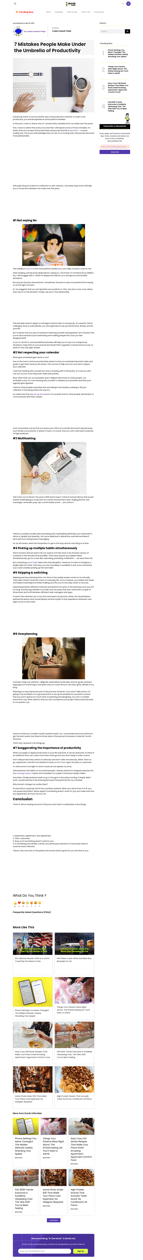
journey (74, 130)
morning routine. (23, 773)
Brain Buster (99, 12)
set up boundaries (42, 394)
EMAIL (102, 144)
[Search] (127, 31)
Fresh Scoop (72, 12)
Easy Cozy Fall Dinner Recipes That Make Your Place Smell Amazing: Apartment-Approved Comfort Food (32, 1054)
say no (30, 268)
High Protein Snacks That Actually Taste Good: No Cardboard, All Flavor (79, 1197)
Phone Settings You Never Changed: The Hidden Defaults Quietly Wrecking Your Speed (32, 1013)
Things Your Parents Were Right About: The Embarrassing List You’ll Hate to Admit (73, 1010)
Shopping (59, 12)
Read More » (19, 1158)
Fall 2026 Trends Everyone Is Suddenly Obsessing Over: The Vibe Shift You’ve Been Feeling (74, 1054)
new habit (32, 562)
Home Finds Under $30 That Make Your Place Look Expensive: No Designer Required (30, 1099)
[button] (15, 904)
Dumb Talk (85, 12)
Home (48, 12)
